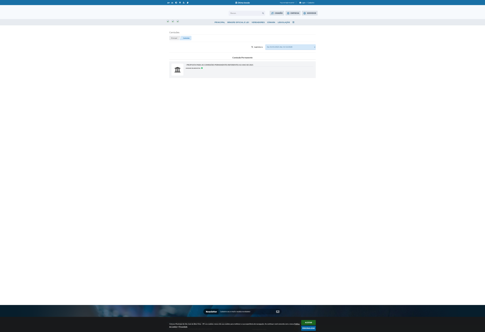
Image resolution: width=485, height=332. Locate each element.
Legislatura (258, 47)
